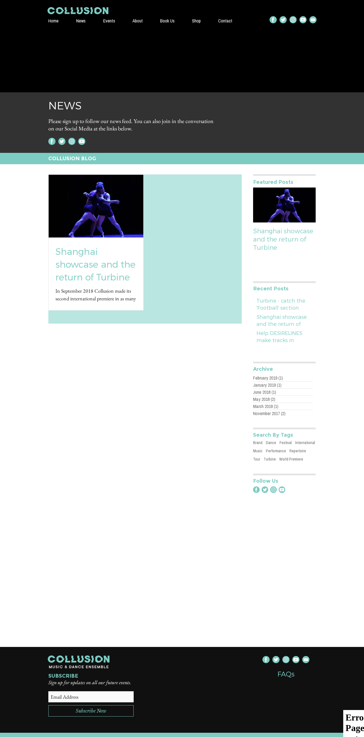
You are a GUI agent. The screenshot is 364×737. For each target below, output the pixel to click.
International (305, 442)
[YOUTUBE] (303, 19)
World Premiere (291, 459)
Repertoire (297, 451)
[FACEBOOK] (273, 19)
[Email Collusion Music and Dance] (313, 19)
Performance (276, 451)
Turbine (270, 459)
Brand (257, 442)
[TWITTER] (283, 19)
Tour (256, 459)
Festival (286, 442)
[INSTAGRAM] (293, 19)
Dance (271, 442)
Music (257, 451)
